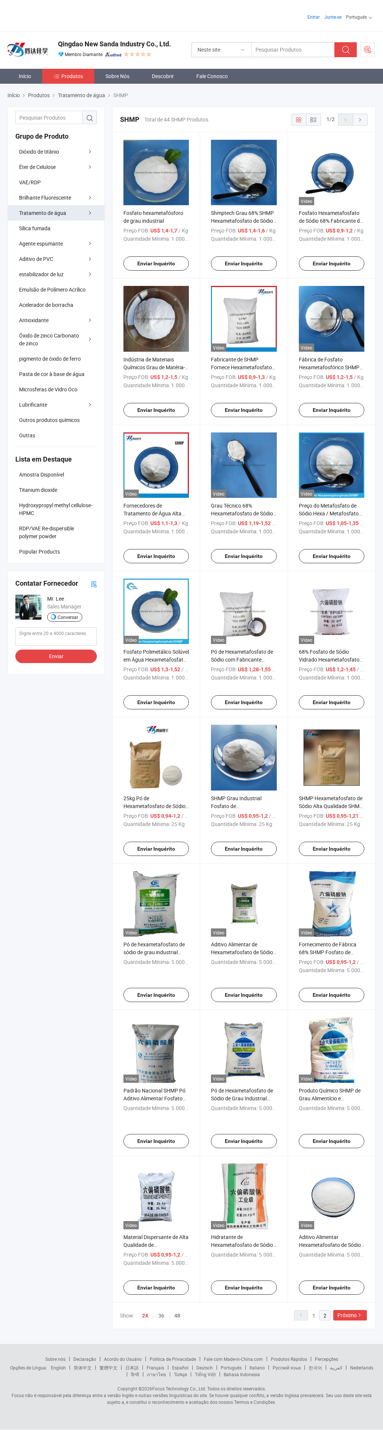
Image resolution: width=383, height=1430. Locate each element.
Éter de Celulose (37, 166)
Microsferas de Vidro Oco (48, 389)
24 (145, 1316)
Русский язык (287, 1368)
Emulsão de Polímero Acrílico (52, 289)
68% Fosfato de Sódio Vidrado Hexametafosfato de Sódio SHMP (329, 659)
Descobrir (163, 76)
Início (25, 76)
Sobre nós (55, 1359)
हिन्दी (135, 1374)
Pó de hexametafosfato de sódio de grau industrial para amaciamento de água (155, 952)
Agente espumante (41, 243)
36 (161, 1315)
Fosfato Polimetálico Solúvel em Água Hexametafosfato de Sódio (156, 659)
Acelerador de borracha (46, 304)
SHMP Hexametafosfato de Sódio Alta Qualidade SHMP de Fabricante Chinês (331, 806)
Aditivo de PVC (36, 258)
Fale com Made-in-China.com (233, 1359)
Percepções (326, 1359)
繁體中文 (108, 1368)
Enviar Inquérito (156, 263)
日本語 (132, 1368)
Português (231, 1368)
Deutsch (204, 1368)
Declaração (84, 1359)
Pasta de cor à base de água (52, 373)
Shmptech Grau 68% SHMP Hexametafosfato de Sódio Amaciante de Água (242, 220)
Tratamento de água (42, 212)
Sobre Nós (117, 76)
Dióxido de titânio (39, 151)
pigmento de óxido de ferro (50, 358)
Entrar (313, 17)
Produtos (72, 76)
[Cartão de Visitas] (94, 584)
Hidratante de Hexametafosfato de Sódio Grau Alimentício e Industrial (243, 1244)
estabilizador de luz (41, 274)
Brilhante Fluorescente (45, 197)
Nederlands (361, 1368)
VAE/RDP (30, 182)
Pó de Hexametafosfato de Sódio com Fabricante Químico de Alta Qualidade (242, 659)
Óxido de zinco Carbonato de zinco (49, 339)
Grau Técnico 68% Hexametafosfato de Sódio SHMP (242, 513)
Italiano (257, 1368)
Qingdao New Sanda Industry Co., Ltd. (114, 44)
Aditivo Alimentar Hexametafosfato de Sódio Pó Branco (330, 1244)
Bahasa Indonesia (242, 1374)
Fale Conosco (212, 76)
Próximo (347, 1315)
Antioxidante (34, 320)
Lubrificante (33, 404)
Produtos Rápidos (289, 1359)
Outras (27, 435)
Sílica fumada (34, 228)
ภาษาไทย (156, 1374)
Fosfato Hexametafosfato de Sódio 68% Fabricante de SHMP (330, 220)
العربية (336, 1368)
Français (155, 1368)
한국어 (315, 1368)
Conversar (68, 617)
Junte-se (332, 17)
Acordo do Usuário (123, 1359)
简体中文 (83, 1368)
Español (180, 1368)
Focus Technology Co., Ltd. (179, 1389)
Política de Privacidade (173, 1359)
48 (177, 1315)
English (58, 1368)
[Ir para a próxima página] (360, 119)
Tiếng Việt (205, 1374)
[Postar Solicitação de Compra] (368, 49)
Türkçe (180, 1374)
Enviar (56, 656)
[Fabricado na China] (55, 15)
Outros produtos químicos (49, 419)
